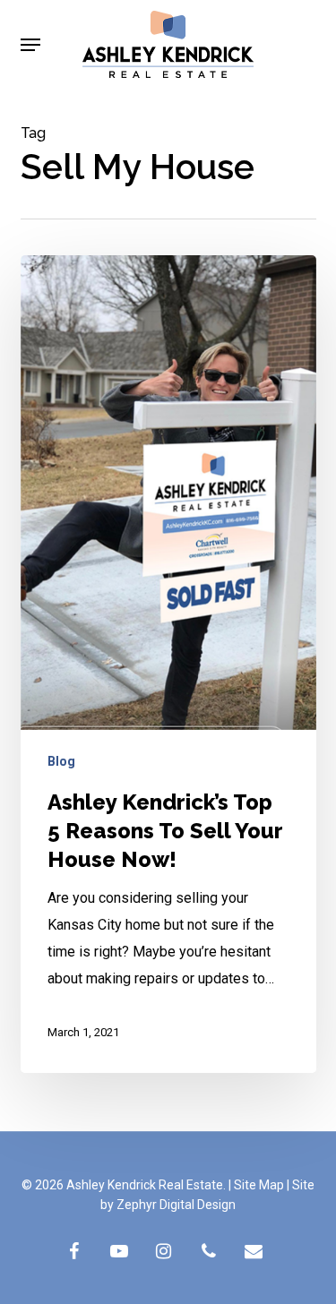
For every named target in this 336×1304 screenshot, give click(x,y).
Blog (61, 761)
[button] (30, 45)
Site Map (259, 1185)
